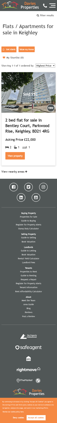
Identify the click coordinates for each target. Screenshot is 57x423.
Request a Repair (28, 279)
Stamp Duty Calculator (28, 228)
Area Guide (28, 304)
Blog (29, 308)
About (28, 297)
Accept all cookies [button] (36, 417)
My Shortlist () (15, 57)
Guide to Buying (28, 220)
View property (15, 155)
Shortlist (52, 76)
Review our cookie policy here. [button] (13, 412)
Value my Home (26, 49)
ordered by (27, 65)
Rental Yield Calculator (28, 258)
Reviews (28, 312)
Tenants (28, 268)
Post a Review (28, 316)
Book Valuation (28, 241)
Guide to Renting (28, 275)
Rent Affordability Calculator (28, 291)
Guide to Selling (28, 237)
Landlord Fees (28, 262)
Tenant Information (28, 287)
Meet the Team (28, 300)
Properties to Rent (28, 271)
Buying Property (28, 213)
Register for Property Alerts (28, 224)
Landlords (28, 247)
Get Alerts (10, 49)
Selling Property (28, 234)
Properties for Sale (28, 216)
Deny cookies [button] (18, 417)
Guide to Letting (28, 250)
